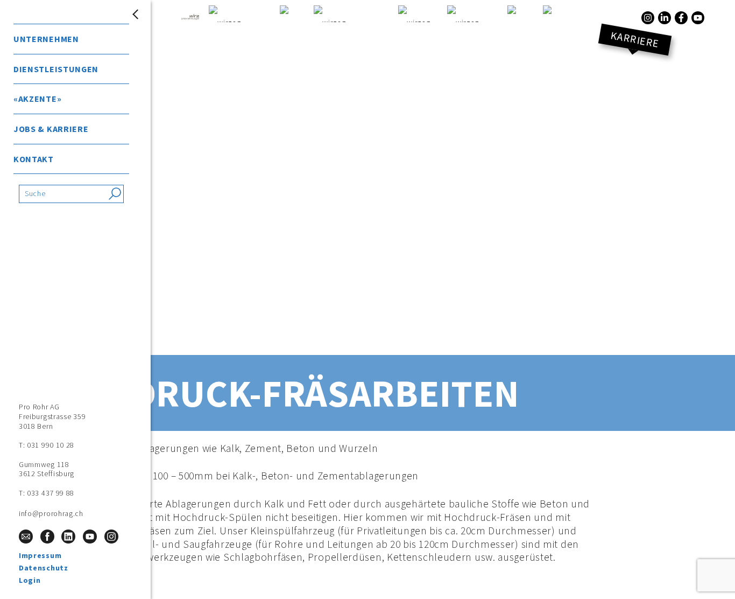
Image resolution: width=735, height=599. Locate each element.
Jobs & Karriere (51, 128)
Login (30, 580)
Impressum (40, 555)
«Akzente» (37, 98)
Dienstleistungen (55, 69)
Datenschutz (43, 568)
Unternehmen (46, 38)
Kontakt (33, 159)
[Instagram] (647, 17)
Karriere (635, 39)
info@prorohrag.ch (51, 513)
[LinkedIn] (664, 17)
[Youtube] (697, 17)
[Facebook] (681, 17)
